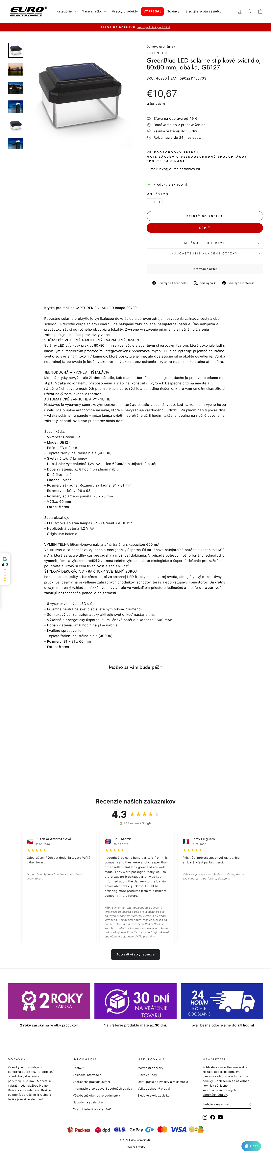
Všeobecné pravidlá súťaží (91, 1081)
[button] (251, 1146)
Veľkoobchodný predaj (154, 1088)
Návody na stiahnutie (88, 1102)
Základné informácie (87, 1075)
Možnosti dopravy (204, 243)
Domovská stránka (160, 46)
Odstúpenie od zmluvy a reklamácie (163, 1081)
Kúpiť (205, 228)
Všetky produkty (125, 11)
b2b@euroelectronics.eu (179, 169)
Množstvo (158, 194)
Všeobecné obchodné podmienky (96, 1095)
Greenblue (158, 52)
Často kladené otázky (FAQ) (92, 1109)
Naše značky (92, 11)
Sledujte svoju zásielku (203, 11)
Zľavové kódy (147, 1075)
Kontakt (78, 1068)
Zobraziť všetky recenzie (135, 954)
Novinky (173, 11)
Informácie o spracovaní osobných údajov (102, 1088)
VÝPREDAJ (152, 11)
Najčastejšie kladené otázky (205, 253)
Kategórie (65, 11)
